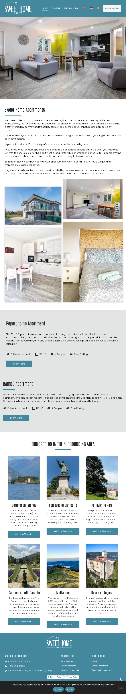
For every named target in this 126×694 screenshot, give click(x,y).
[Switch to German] (91, 8)
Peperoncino (71, 8)
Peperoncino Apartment (102, 670)
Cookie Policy (72, 677)
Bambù (56, 8)
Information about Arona (71, 670)
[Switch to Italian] (98, 8)
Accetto (58, 689)
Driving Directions (68, 666)
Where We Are (67, 661)
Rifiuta (70, 689)
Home (45, 8)
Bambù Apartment (100, 666)
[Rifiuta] (121, 687)
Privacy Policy (56, 677)
